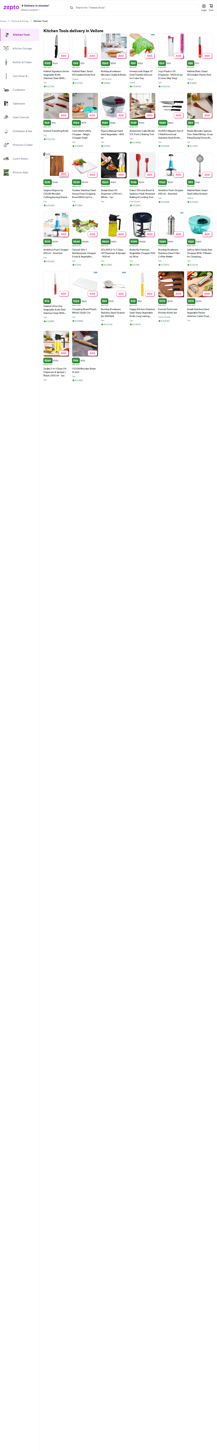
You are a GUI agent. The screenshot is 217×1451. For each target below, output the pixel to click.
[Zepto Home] (11, 7)
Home (3, 21)
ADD (64, 55)
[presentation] (9, 21)
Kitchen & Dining (19, 21)
